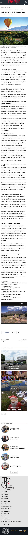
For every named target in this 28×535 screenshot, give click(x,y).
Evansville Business (14, 428)
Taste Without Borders (16, 430)
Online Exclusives (14, 446)
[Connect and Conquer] (5, 466)
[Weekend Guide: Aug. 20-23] (5, 447)
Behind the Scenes (14, 366)
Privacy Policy (14, 530)
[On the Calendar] (5, 438)
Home (2, 7)
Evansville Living (8, 7)
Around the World (14, 407)
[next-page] (5, 414)
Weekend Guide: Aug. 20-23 (17, 448)
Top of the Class (14, 457)
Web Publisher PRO (23, 531)
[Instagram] (4, 525)
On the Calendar (14, 439)
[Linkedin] (6, 525)
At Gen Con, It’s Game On (14, 389)
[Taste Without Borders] (5, 429)
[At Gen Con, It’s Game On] (14, 381)
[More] (18, 332)
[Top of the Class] (5, 457)
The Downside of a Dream (14, 409)
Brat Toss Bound (14, 368)
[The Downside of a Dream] (14, 401)
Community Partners (14, 465)
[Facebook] (2, 525)
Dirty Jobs (3, 341)
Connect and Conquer (15, 466)
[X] (9, 525)
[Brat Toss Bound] (14, 360)
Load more (13, 472)
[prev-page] (2, 414)
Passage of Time (23, 341)
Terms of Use (14, 531)
